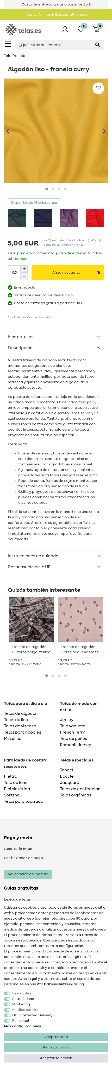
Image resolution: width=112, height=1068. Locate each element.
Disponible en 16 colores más (34, 203)
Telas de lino (16, 720)
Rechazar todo (56, 1047)
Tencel (66, 770)
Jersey (66, 720)
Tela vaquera (72, 726)
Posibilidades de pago (23, 858)
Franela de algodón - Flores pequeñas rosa (80, 649)
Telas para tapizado (23, 801)
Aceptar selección (56, 1058)
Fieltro (10, 776)
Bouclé (67, 776)
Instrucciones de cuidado (33, 556)
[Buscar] (97, 45)
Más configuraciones (22, 1026)
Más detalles (20, 337)
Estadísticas (23, 999)
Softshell (13, 795)
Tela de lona (16, 783)
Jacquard (69, 783)
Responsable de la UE (29, 567)
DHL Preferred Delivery (32, 1015)
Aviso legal (27, 979)
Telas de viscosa (20, 726)
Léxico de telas (17, 899)
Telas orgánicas (75, 795)
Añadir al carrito (66, 272)
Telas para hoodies (22, 732)
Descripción (20, 348)
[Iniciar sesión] (65, 29)
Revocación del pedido (28, 874)
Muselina (12, 738)
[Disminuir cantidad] (24, 276)
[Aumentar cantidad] (24, 269)
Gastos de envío (18, 849)
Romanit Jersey (75, 745)
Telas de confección (80, 789)
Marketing (21, 1004)
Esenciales (21, 993)
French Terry (72, 732)
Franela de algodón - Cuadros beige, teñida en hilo (31, 649)
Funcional (20, 1021)
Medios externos (26, 1010)
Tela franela (14, 56)
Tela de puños (73, 738)
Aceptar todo (56, 1037)
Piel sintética (17, 789)
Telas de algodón (21, 713)
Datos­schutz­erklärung (64, 984)
